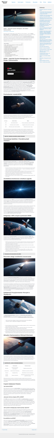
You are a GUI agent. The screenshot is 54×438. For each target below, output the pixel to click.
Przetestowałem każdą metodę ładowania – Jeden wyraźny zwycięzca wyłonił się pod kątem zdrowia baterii (46, 12)
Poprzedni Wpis (4, 429)
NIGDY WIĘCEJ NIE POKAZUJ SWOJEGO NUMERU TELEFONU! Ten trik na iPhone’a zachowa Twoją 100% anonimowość (46, 40)
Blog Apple (35, 2)
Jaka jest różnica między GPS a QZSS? (10, 54)
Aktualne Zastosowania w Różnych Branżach (11, 51)
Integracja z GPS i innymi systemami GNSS (10, 48)
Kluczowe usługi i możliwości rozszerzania (10, 49)
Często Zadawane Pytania (8, 52)
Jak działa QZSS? (8, 53)
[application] (15, 2)
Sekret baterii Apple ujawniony (44, 46)
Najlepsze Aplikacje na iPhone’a (44, 60)
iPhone (44, 2)
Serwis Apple (20, 2)
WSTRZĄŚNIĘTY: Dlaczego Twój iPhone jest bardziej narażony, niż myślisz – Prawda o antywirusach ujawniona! (46, 21)
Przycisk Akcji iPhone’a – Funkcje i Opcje (46, 49)
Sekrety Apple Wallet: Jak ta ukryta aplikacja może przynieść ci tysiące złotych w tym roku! (45, 37)
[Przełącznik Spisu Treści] (21, 43)
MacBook (49, 2)
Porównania (28, 2)
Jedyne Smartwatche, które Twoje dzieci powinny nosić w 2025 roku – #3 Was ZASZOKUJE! (46, 28)
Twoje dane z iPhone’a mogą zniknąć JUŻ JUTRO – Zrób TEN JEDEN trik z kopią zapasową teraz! (46, 44)
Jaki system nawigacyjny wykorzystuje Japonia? (12, 55)
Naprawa (13, 2)
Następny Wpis (34, 429)
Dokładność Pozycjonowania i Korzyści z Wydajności (12, 50)
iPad (41, 2)
